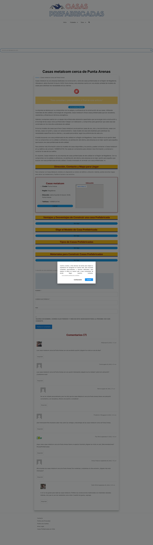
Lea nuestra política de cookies (70, 275)
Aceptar (89, 279)
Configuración (78, 279)
